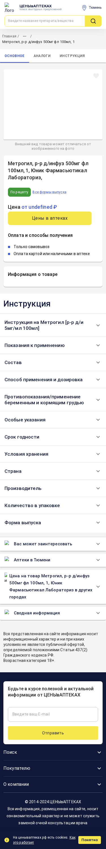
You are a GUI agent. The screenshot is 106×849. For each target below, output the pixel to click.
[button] (53, 325)
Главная (9, 36)
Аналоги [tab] (42, 56)
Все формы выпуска (49, 192)
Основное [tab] (15, 56)
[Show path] (24, 36)
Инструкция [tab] (72, 56)
